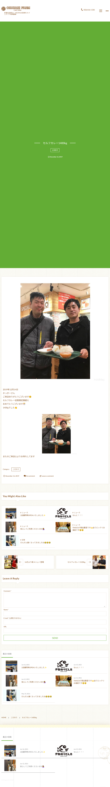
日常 (23, 540)
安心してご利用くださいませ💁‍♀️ (32, 529)
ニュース (25, 513)
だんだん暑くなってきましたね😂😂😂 (35, 542)
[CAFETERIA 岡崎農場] (15, 8)
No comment (30, 476)
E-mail (6, 618)
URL (5, 627)
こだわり (55, 150)
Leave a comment (48, 476)
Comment (7, 591)
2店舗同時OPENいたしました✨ (32, 515)
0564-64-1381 (89, 10)
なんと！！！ (77, 515)
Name (6, 610)
